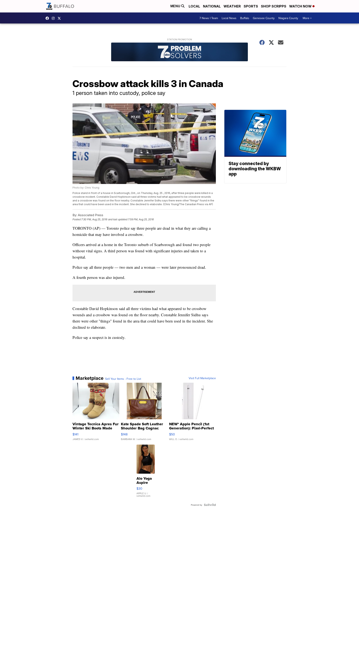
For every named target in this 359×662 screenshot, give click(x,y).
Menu (175, 6)
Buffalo (244, 18)
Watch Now (300, 6)
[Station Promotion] (179, 52)
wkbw (54, 18)
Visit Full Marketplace (202, 378)
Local (194, 6)
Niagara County (288, 18)
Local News (229, 18)
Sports (251, 6)
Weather (232, 6)
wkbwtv (48, 18)
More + (307, 18)
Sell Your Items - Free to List (123, 378)
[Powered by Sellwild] (210, 504)
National (212, 6)
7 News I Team (208, 18)
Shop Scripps (273, 6)
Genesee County (264, 18)
